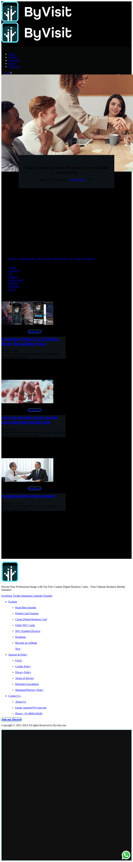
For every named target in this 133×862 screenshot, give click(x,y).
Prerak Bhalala (77, 179)
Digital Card (44, 258)
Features (12, 57)
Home (11, 54)
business (12, 258)
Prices (11, 63)
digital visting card (62, 258)
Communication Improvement (28, 496)
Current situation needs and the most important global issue (29, 419)
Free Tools (14, 60)
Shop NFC (14, 66)
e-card (77, 258)
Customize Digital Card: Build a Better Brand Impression (30, 341)
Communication (27, 258)
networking (88, 258)
